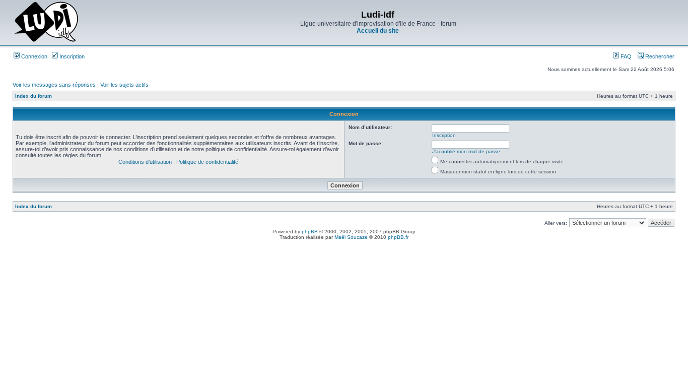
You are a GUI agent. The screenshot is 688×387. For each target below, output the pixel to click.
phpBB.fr (398, 237)
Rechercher (659, 56)
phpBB (310, 231)
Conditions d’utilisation (145, 162)
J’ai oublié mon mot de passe (466, 151)
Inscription (71, 56)
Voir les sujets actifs (124, 85)
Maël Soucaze (351, 237)
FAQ (625, 56)
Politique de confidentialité (207, 162)
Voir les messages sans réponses (54, 85)
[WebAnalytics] (344, 245)
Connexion (33, 56)
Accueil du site (378, 30)
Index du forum (33, 96)
